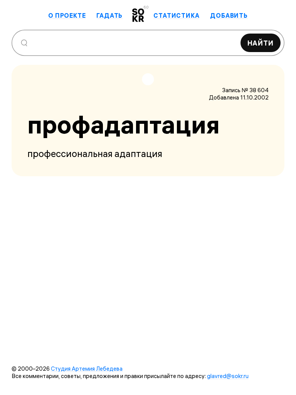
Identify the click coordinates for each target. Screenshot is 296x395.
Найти (260, 43)
